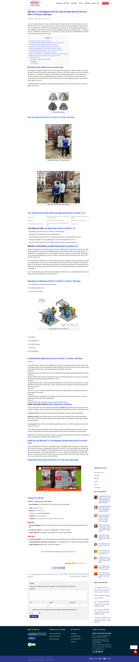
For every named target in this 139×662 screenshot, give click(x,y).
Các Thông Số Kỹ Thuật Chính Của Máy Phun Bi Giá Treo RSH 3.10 (46, 42)
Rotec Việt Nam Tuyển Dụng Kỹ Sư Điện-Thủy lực (104, 545)
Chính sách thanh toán (34, 390)
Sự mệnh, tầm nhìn (76, 639)
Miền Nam (34, 63)
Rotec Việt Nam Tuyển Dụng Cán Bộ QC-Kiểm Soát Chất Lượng (104, 552)
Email (51, 602)
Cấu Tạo (31, 281)
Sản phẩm (73, 3)
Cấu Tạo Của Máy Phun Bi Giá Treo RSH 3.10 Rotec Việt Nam (45, 48)
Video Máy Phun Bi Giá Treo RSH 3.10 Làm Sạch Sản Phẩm (44, 55)
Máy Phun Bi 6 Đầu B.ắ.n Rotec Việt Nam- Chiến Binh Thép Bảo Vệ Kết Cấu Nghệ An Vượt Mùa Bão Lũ (105, 528)
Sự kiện (96, 481)
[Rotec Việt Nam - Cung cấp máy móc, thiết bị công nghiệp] (38, 3)
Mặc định (96, 478)
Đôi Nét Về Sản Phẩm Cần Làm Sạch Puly (40, 41)
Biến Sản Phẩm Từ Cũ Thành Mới (102, 597)
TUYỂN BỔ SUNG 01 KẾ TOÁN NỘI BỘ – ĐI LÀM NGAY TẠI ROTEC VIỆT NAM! (104, 560)
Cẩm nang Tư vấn (98, 472)
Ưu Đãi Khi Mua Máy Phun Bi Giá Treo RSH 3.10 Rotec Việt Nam (46, 50)
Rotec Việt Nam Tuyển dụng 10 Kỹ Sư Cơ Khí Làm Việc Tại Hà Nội (104, 567)
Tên (31, 602)
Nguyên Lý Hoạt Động (53, 246)
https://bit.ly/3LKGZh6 (40, 516)
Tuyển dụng (87, 3)
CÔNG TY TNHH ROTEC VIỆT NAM (40, 59)
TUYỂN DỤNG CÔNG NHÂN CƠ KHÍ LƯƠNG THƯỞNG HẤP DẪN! (101, 604)
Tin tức (81, 3)
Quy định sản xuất (54, 639)
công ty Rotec (60, 452)
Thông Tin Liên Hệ (34, 57)
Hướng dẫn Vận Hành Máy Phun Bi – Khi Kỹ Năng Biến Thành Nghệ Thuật (104, 537)
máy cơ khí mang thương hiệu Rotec (49, 407)
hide (51, 38)
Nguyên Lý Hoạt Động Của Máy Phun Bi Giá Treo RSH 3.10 (44, 46)
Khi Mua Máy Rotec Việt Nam (59, 404)
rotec (48, 18)
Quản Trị (96, 595)
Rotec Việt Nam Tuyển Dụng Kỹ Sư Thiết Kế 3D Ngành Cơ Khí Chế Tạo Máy (104, 575)
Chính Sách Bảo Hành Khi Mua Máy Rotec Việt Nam (42, 52)
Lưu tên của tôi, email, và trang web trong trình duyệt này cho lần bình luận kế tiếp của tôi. (54, 609)
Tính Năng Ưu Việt (51, 228)
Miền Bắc (34, 61)
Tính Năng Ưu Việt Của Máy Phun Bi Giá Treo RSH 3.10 (43, 44)
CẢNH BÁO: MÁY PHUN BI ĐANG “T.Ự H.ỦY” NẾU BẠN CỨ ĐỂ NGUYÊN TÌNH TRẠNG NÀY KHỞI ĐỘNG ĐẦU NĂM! (105, 499)
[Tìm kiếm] (98, 3)
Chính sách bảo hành (54, 636)
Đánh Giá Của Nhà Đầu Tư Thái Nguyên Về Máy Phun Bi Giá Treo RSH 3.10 (48, 53)
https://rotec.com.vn (40, 510)
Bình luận (32, 589)
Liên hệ (94, 3)
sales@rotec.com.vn (38, 508)
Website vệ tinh (33, 513)
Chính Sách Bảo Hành (37, 404)
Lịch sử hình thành (75, 636)
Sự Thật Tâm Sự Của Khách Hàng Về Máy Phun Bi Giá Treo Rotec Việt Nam (102, 590)
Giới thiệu (66, 3)
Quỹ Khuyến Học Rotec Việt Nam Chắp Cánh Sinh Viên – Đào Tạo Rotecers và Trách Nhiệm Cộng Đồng (104, 518)
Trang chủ (59, 3)
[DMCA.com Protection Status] (32, 644)
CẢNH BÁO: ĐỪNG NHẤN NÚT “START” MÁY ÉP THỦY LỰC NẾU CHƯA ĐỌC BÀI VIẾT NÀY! (105, 509)
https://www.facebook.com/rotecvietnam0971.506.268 (49, 518)
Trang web (72, 602)
